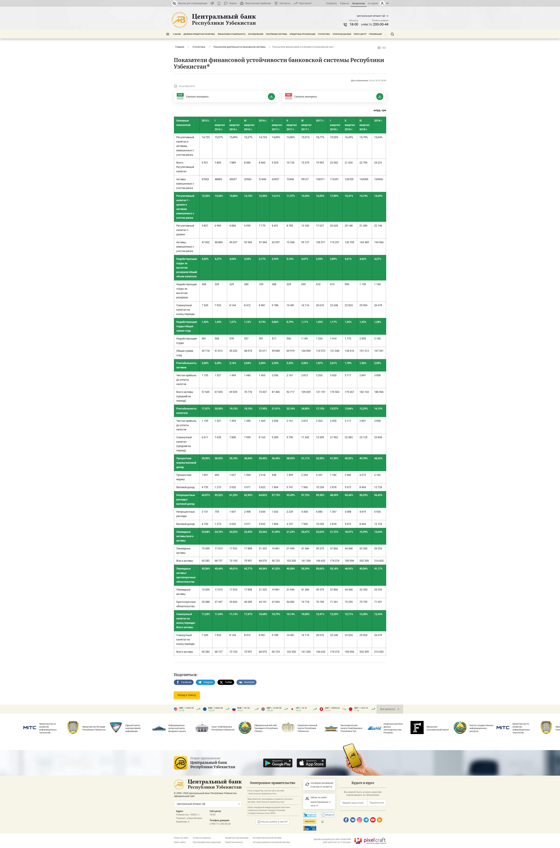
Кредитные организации (302, 34)
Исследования (255, 34)
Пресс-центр (360, 34)
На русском (358, 3)
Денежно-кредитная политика (199, 34)
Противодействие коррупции (207, 842)
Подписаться (377, 802)
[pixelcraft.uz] (370, 840)
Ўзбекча (344, 3)
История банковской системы (267, 838)
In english (373, 3)
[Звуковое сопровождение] (212, 3)
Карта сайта (180, 842)
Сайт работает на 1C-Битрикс (337, 842)
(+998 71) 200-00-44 (220, 823)
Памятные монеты (234, 842)
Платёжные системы (276, 34)
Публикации (375, 34)
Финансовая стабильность (232, 34)
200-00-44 (374, 24)
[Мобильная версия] (219, 3)
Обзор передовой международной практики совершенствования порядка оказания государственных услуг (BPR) (268, 810)
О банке (177, 34)
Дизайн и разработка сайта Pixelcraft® (332, 839)
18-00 (354, 24)
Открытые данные (342, 34)
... (385, 34)
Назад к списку (186, 695)
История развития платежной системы (271, 842)
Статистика (324, 34)
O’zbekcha (331, 3)
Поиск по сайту (181, 838)
